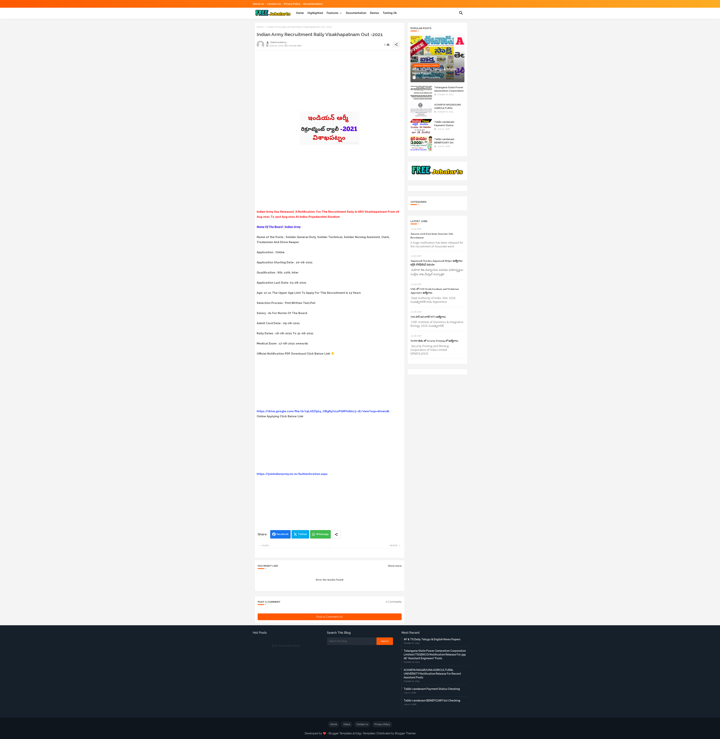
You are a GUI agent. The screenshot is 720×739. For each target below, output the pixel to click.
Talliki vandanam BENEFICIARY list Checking (444, 142)
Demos (374, 12)
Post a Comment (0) (329, 616)
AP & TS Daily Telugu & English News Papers (432, 639)
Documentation (312, 3)
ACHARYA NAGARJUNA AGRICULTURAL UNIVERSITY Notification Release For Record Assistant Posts (432, 673)
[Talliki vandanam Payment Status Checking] (421, 126)
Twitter (302, 534)
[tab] (300, 13)
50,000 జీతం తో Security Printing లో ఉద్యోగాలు (434, 340)
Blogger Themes (405, 733)
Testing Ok (390, 12)
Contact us (274, 3)
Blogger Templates (340, 733)
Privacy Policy (292, 3)
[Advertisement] (330, 79)
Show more (395, 565)
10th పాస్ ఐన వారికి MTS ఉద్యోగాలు (428, 316)
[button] (461, 13)
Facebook (283, 534)
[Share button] (336, 534)
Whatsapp (322, 534)
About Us (258, 3)
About (346, 724)
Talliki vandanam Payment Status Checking (444, 125)
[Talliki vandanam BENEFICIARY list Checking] (421, 143)
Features (332, 12)
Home (300, 12)
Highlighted (315, 12)
